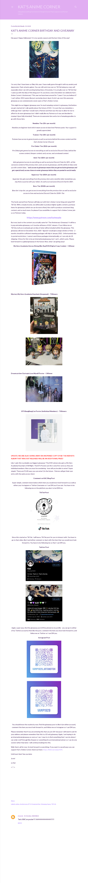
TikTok (53, 804)
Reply (20, 823)
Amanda (20, 816)
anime (17, 804)
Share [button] (13, 801)
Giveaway (44, 804)
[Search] (75, 6)
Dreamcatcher (35, 804)
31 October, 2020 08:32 (31, 816)
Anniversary (24, 804)
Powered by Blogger (45, 872)
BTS (29, 804)
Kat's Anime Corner (39, 6)
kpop (49, 804)
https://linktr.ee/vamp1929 (52, 750)
